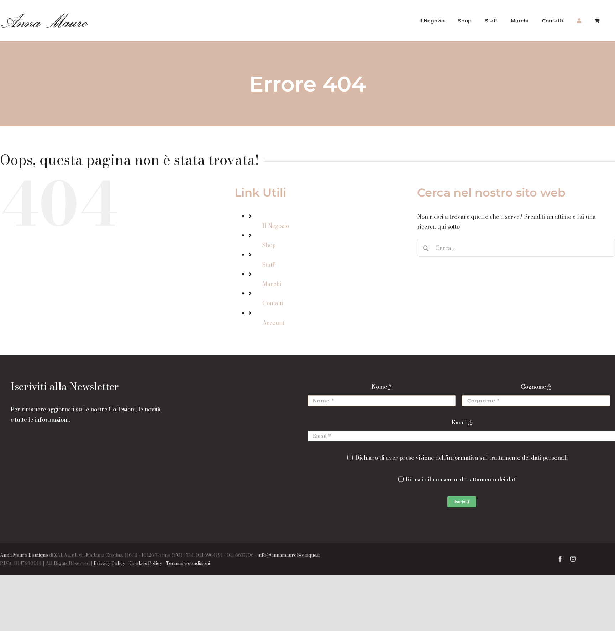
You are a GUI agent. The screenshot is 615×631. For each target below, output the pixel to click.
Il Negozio (275, 225)
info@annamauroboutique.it (289, 554)
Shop (269, 245)
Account (273, 322)
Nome (382, 386)
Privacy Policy (109, 563)
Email (462, 422)
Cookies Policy (145, 563)
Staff (268, 264)
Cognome (536, 386)
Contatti (272, 303)
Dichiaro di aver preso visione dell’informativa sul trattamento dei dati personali (461, 457)
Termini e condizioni (188, 563)
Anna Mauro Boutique (24, 554)
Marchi (271, 284)
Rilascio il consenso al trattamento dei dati (461, 479)
